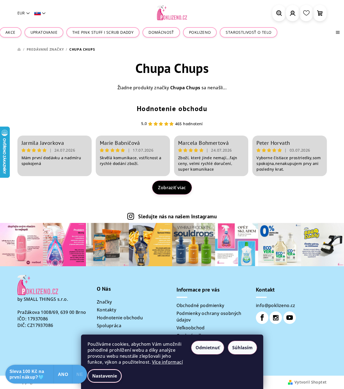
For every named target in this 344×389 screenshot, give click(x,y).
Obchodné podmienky (200, 305)
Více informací (167, 362)
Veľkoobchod (190, 328)
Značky (104, 302)
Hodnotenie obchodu (172, 108)
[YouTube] (289, 317)
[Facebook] (262, 317)
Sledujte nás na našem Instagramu (177, 216)
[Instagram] (275, 317)
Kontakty (106, 310)
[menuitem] (10, 32)
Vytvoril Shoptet (311, 382)
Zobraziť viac (172, 188)
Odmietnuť (208, 348)
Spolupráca (109, 326)
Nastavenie (104, 376)
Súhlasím (242, 348)
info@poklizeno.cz (275, 305)
